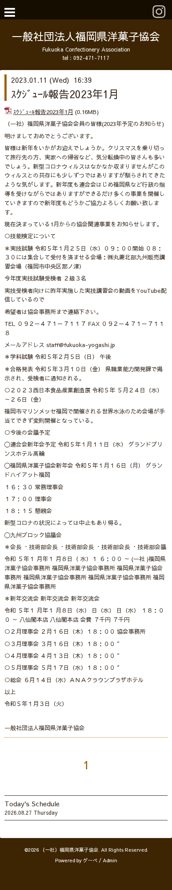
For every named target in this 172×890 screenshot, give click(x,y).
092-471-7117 (91, 57)
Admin (110, 860)
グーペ (90, 860)
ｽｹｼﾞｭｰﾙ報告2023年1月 (65, 93)
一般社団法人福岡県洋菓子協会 (86, 36)
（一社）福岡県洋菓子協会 (69, 849)
